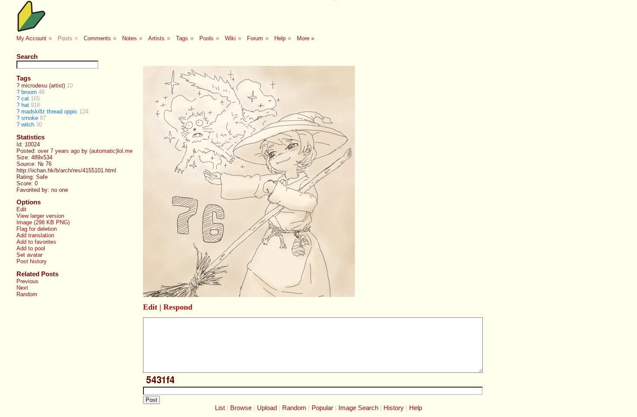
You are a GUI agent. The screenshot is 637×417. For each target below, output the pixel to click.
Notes (129, 38)
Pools (206, 38)
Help (280, 38)
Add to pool (30, 248)
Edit (21, 209)
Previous (27, 281)
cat (25, 98)
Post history (31, 261)
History (394, 407)
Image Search (358, 407)
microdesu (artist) (43, 85)
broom (29, 92)
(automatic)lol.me (111, 151)
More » (305, 38)
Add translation (35, 235)
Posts (65, 38)
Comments (97, 38)
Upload (267, 407)
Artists (156, 38)
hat (25, 105)
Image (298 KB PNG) (43, 222)
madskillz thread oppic (49, 111)
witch (27, 124)
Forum (255, 38)
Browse (241, 407)
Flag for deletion (36, 229)
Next (22, 287)
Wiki (230, 38)
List (220, 407)
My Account (31, 38)
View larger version (40, 216)
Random (26, 294)
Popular (322, 407)
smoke (29, 118)
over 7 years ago (59, 151)
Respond (177, 307)
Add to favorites (36, 242)
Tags (182, 38)
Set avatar (29, 255)
